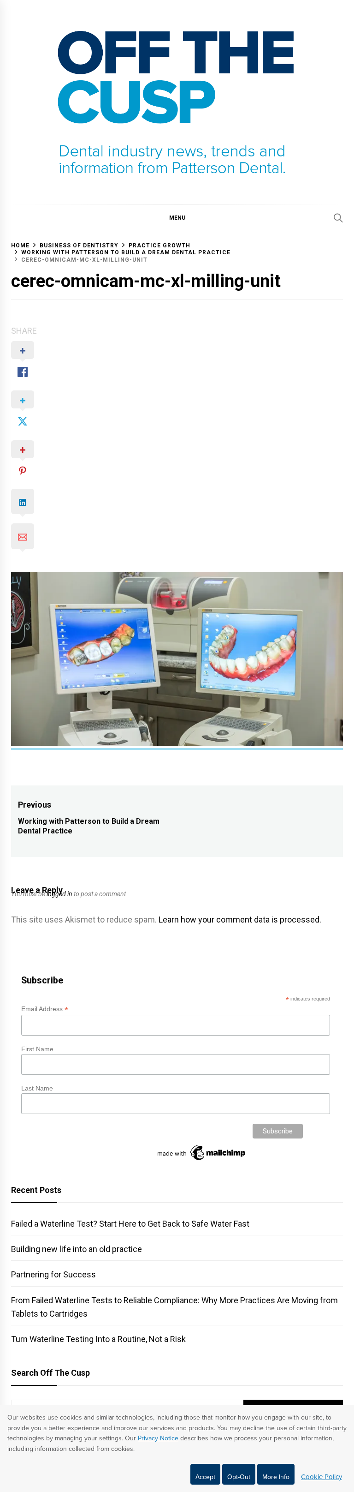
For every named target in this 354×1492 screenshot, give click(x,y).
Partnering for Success (53, 1274)
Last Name (37, 1088)
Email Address (44, 1009)
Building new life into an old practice (76, 1249)
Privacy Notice (158, 1438)
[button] (177, 217)
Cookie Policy (321, 1477)
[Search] (338, 218)
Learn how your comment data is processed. (240, 919)
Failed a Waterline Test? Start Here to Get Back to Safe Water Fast (130, 1223)
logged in (59, 894)
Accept (205, 1477)
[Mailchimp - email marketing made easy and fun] (202, 1160)
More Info (275, 1477)
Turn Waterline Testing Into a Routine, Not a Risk (98, 1339)
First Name (37, 1049)
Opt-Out (238, 1477)
